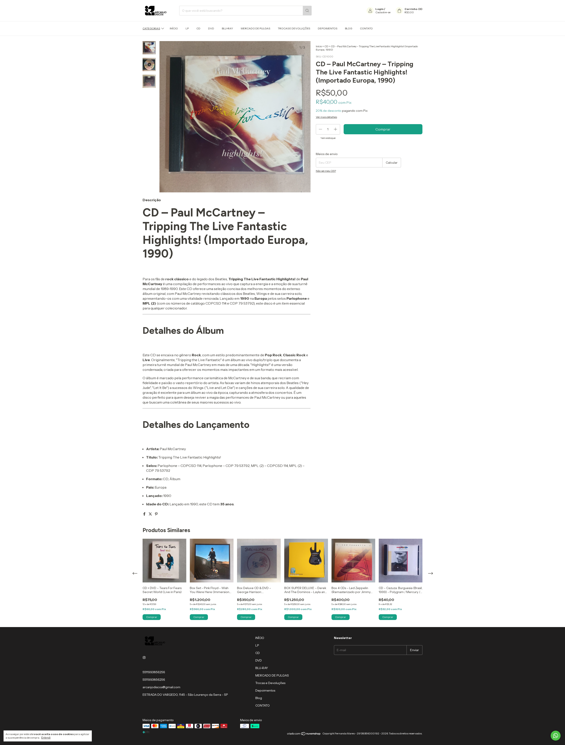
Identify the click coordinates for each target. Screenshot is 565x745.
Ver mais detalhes (326, 117)
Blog (348, 28)
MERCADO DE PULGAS (255, 28)
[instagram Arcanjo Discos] (144, 658)
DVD (211, 28)
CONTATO (366, 28)
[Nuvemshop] (304, 734)
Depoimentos (327, 28)
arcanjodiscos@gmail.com (161, 687)
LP (187, 28)
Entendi (46, 737)
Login (379, 9)
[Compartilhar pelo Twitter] (151, 514)
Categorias (151, 28)
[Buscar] (307, 10)
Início (319, 46)
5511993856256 (154, 672)
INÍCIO (174, 28)
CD (198, 28)
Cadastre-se (382, 12)
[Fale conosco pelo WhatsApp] (556, 736)
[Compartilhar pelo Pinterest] (156, 514)
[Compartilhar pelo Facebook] (145, 514)
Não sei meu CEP (326, 171)
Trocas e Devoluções (294, 28)
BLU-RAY (227, 28)
